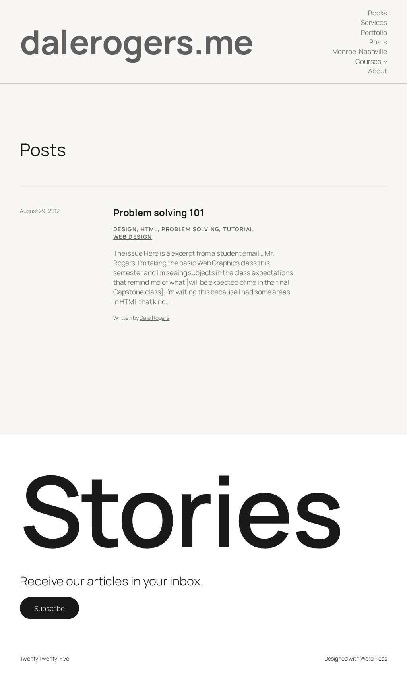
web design (132, 236)
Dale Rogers (154, 317)
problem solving (190, 229)
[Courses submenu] (385, 61)
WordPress (373, 658)
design (125, 229)
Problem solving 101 (158, 212)
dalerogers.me (137, 41)
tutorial (238, 229)
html (149, 229)
